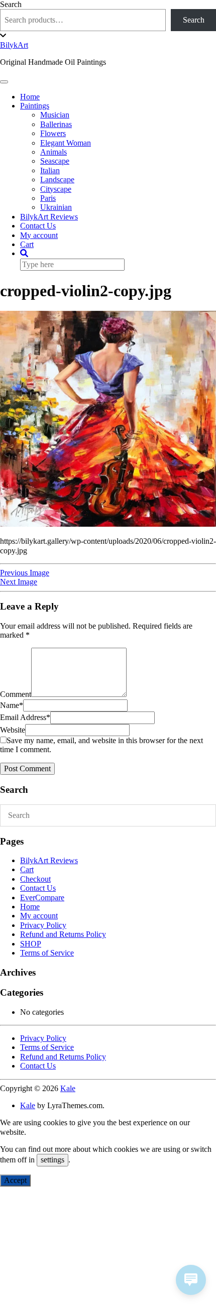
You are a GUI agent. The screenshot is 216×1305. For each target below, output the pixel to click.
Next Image (18, 581)
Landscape (57, 179)
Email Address (25, 717)
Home (30, 96)
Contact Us (38, 225)
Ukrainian (56, 207)
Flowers (53, 133)
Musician (54, 114)
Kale (67, 1088)
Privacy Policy (43, 925)
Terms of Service (47, 952)
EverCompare (42, 897)
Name (11, 705)
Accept (15, 1180)
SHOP (30, 943)
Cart (27, 244)
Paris (48, 198)
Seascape (54, 161)
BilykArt (14, 45)
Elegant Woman (65, 143)
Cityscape (55, 189)
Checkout (35, 879)
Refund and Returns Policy (63, 934)
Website (12, 730)
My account (39, 235)
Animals (53, 152)
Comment (15, 694)
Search (11, 4)
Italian (50, 170)
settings (52, 1159)
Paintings (34, 105)
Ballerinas (56, 124)
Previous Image (24, 572)
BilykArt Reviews (49, 216)
